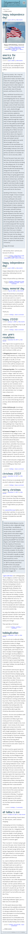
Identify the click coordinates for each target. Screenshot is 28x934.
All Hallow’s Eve (11, 812)
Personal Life (17, 924)
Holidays (11, 47)
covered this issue (10, 510)
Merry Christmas (12, 489)
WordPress (13, 932)
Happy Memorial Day (13, 288)
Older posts (7, 11)
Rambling (18, 627)
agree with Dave (8, 576)
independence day (16, 48)
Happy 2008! (10, 319)
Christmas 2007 (12, 473)
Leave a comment (19, 258)
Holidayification (10, 632)
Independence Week (19, 47)
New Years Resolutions (9, 336)
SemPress (23, 932)
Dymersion (12, 2)
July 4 (17, 49)
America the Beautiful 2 (9, 57)
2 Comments (19, 807)
